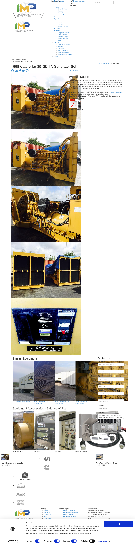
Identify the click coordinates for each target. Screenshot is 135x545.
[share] (19, 71)
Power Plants (62, 13)
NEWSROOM (58, 29)
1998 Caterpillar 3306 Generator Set (108, 461)
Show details (102, 541)
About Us (56, 42)
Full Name (101, 361)
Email (100, 369)
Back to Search (74, 70)
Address (101, 398)
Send (100, 438)
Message (101, 413)
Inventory (56, 7)
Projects (56, 17)
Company (101, 391)
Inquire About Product (117, 92)
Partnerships (62, 48)
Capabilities (57, 19)
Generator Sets (62, 9)
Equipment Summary (64, 33)
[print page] (12, 71)
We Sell (60, 23)
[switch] (57, 541)
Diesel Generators (69, 511)
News (59, 41)
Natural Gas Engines (69, 517)
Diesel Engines (68, 515)
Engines (60, 11)
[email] (16, 71)
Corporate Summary (64, 44)
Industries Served (63, 52)
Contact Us (57, 56)
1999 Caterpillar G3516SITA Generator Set (15, 461)
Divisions (60, 46)
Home (100, 63)
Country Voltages (63, 37)
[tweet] (23, 71)
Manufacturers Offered (65, 54)
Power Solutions (63, 27)
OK (118, 524)
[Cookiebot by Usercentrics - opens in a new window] (12, 541)
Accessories (61, 15)
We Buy (60, 21)
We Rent (60, 25)
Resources (57, 31)
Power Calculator (63, 39)
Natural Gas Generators (70, 513)
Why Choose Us (63, 50)
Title (99, 383)
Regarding (101, 405)
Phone (100, 376)
